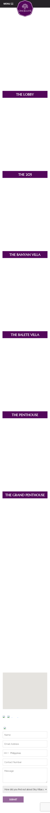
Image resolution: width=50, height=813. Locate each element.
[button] (30, 689)
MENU (7, 3)
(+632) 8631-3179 (13, 668)
